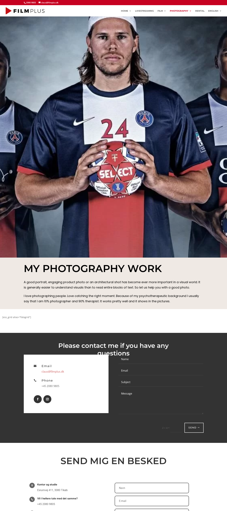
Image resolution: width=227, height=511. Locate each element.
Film (160, 11)
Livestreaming (144, 11)
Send (192, 427)
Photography (179, 11)
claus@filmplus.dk (53, 371)
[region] (183, 475)
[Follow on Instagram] (47, 399)
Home (124, 11)
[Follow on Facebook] (38, 399)
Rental (200, 11)
